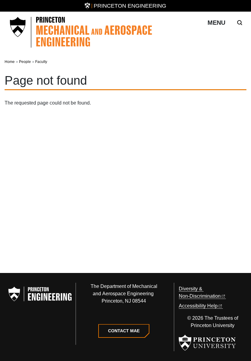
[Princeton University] (87, 5)
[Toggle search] (239, 22)
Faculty (41, 62)
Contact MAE (124, 330)
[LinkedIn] (124, 315)
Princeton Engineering (130, 6)
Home (10, 62)
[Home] (81, 32)
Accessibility (198, 305)
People (25, 62)
